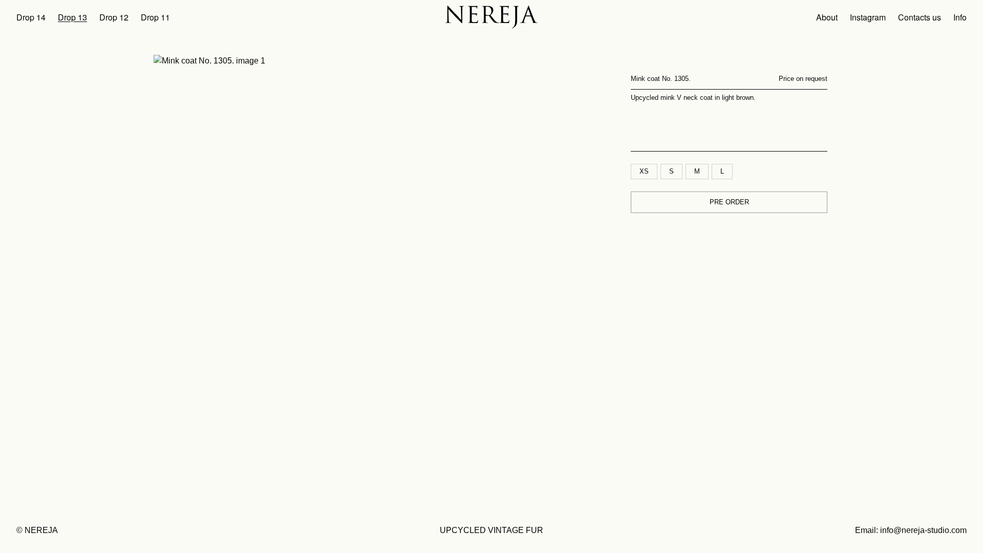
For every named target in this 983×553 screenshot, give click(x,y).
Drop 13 (72, 17)
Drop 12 (114, 17)
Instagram (868, 17)
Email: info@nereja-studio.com (911, 530)
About (827, 17)
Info (960, 17)
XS (644, 171)
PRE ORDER (729, 202)
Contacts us (919, 17)
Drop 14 (31, 17)
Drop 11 (155, 17)
